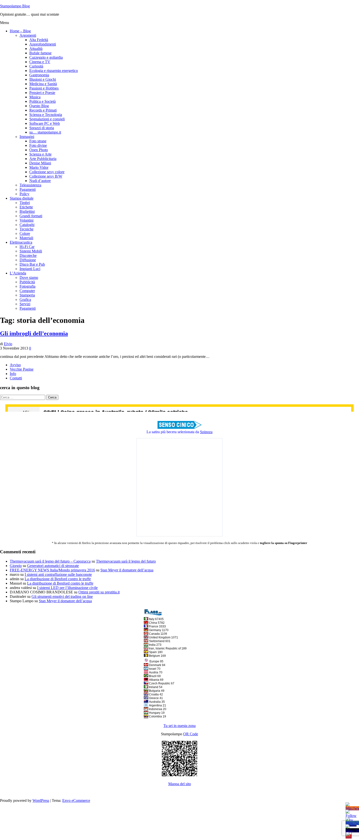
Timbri (25, 203)
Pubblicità (27, 282)
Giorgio (16, 566)
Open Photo (38, 150)
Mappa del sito (179, 784)
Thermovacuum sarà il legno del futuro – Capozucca (50, 561)
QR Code (190, 734)
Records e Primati (43, 110)
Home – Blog (20, 31)
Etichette (26, 207)
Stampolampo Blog (15, 6)
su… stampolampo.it (45, 132)
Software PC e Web (44, 123)
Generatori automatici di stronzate (53, 566)
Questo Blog (39, 106)
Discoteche (28, 255)
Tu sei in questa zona (179, 726)
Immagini (27, 137)
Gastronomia (39, 75)
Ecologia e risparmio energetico (53, 70)
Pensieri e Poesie (42, 93)
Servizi (25, 304)
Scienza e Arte (40, 154)
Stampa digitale (21, 198)
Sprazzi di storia (41, 128)
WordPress (40, 800)
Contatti (16, 378)
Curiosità (36, 66)
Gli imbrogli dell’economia (34, 333)
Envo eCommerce (76, 800)
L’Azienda (18, 273)
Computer (27, 291)
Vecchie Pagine (21, 369)
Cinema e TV (39, 62)
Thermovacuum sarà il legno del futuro (126, 561)
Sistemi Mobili (31, 251)
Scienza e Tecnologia (45, 115)
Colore (25, 233)
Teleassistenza (30, 185)
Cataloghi (27, 225)
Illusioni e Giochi (42, 79)
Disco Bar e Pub (32, 264)
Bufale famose (40, 53)
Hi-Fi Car (27, 247)
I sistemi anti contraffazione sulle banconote (58, 574)
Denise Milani (40, 163)
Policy (24, 194)
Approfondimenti (42, 44)
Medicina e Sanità (43, 84)
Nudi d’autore (40, 181)
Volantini (26, 220)
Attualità (35, 48)
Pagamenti (28, 189)
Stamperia (27, 295)
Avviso (15, 365)
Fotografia (27, 286)
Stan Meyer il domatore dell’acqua (126, 570)
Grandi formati (31, 216)
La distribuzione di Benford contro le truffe (58, 579)
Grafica (25, 299)
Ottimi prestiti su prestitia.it (99, 592)
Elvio (8, 344)
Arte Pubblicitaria (42, 159)
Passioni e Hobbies (44, 88)
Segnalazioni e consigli (47, 119)
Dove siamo (29, 277)
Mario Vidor (38, 167)
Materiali (26, 238)
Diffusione (28, 260)
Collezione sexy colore (46, 172)
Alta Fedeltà (38, 40)
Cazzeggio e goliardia (46, 57)
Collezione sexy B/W (45, 176)
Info (13, 374)
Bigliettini (27, 211)
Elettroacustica (21, 242)
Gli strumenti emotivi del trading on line (62, 596)
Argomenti (28, 35)
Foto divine (38, 145)
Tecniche (26, 229)
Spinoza (206, 432)
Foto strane (37, 141)
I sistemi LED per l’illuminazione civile (67, 588)
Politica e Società (42, 101)
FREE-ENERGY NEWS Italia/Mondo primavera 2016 (52, 570)
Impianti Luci (30, 269)
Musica (35, 97)
